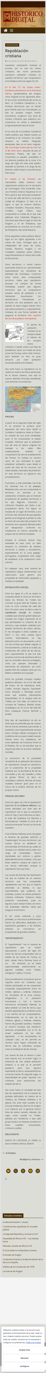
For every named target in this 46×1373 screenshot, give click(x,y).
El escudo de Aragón (12, 1255)
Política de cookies (33, 1342)
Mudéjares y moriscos (30, 1159)
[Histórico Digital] (6, 30)
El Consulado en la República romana (20, 1250)
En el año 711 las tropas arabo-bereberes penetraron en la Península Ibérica (23, 90)
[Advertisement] (23, 1300)
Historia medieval (12, 45)
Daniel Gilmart (32, 61)
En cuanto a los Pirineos (20, 179)
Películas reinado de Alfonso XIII (17, 1246)
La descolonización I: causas (15, 1222)
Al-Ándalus (11, 1153)
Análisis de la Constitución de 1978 (18, 1266)
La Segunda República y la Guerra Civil (20, 1234)
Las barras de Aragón (13, 1271)
